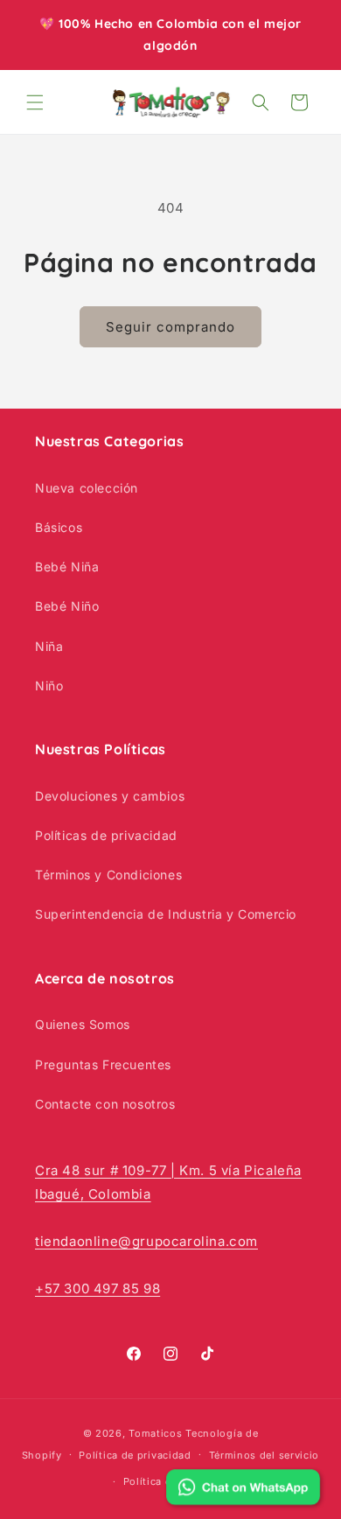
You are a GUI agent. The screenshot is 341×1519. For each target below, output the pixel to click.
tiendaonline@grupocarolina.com (146, 1241)
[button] (35, 102)
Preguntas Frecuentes (103, 1064)
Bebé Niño (67, 605)
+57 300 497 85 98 (97, 1288)
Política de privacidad (135, 1455)
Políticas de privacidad (106, 835)
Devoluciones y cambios (109, 795)
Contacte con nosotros (105, 1103)
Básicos (58, 527)
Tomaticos (155, 1433)
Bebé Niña (67, 566)
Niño (49, 685)
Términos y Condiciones (108, 874)
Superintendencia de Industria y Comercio (165, 913)
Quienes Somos (82, 1024)
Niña (49, 646)
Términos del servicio (264, 1455)
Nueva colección (86, 487)
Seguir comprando (170, 326)
